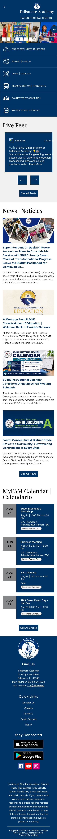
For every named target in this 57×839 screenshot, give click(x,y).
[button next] (35, 180)
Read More (35, 164)
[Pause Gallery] (51, 39)
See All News (28, 473)
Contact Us (28, 702)
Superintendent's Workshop (31, 510)
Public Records (29, 719)
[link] (36, 18)
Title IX (28, 724)
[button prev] (22, 180)
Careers (28, 708)
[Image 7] (30, 39)
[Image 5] (21, 39)
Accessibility (39, 788)
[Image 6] (26, 39)
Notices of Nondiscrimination (23, 784)
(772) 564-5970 (36, 681)
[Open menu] (4, 7)
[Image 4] (17, 39)
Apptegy (34, 835)
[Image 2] (8, 39)
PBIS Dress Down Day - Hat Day (34, 602)
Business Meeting (31, 542)
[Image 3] (12, 39)
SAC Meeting (28, 572)
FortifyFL (28, 713)
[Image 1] (4, 39)
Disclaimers (25, 788)
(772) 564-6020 (35, 685)
